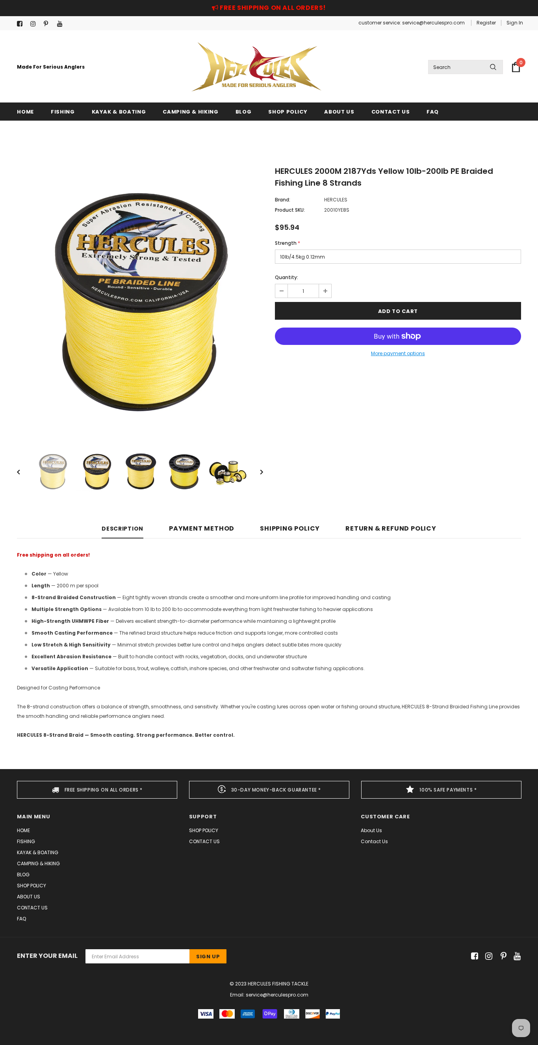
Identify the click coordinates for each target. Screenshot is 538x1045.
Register (486, 22)
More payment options (398, 353)
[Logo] (256, 66)
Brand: (282, 199)
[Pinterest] (49, 24)
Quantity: (286, 277)
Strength (287, 243)
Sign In (514, 22)
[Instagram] (35, 24)
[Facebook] (22, 24)
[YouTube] (62, 24)
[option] (140, 301)
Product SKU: (290, 210)
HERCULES (335, 199)
